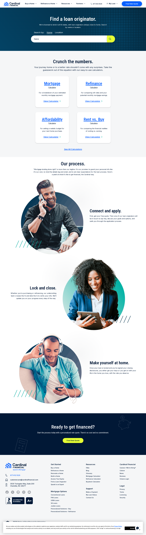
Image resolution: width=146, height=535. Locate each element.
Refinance (94, 83)
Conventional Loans (58, 495)
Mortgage (52, 83)
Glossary (89, 473)
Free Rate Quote (132, 4)
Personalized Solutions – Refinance (63, 511)
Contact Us (90, 497)
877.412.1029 (97, 4)
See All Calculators (73, 149)
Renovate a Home (57, 473)
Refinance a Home (57, 470)
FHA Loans (54, 497)
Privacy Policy (118, 526)
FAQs (87, 468)
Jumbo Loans (55, 506)
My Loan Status (91, 495)
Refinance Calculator (93, 479)
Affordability (52, 119)
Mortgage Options (59, 491)
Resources (90, 464)
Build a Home (55, 476)
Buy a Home (55, 468)
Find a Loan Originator (58, 482)
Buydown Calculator (93, 482)
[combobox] (69, 39)
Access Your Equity (57, 479)
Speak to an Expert (57, 484)
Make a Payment (92, 492)
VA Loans (54, 503)
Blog (87, 470)
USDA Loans (55, 500)
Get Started (56, 464)
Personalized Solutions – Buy (61, 509)
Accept (132, 528)
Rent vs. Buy (94, 119)
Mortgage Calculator (93, 476)
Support (89, 489)
